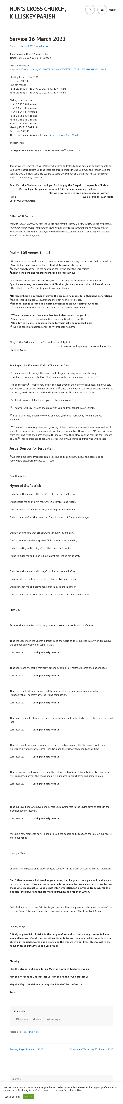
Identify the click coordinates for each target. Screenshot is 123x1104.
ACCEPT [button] (28, 1096)
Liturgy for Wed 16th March (63, 135)
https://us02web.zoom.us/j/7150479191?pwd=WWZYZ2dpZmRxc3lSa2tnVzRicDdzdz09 (58, 69)
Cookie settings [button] (12, 1096)
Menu (112, 9)
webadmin (43, 46)
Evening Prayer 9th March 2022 (26, 1049)
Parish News (33, 1031)
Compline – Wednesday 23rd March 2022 (91, 1049)
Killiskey (23, 1031)
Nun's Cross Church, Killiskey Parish (38, 12)
